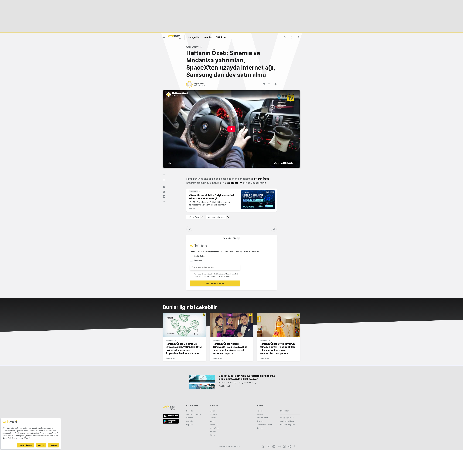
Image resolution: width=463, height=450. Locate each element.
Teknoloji (214, 425)
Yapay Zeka (214, 428)
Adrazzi (192, 209)
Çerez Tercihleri (287, 418)
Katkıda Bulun (262, 418)
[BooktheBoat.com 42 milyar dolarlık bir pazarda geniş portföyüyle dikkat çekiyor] (202, 382)
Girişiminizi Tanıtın (264, 425)
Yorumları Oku (231, 238)
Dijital (212, 411)
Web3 (212, 435)
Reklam (260, 421)
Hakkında (260, 411)
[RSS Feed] (294, 446)
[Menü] (164, 38)
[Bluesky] (284, 446)
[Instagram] (278, 446)
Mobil (212, 421)
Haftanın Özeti (193, 217)
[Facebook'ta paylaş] (164, 187)
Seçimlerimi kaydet (215, 283)
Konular (208, 37)
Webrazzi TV (192, 47)
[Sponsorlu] (258, 199)
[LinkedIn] (268, 446)
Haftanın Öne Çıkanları (216, 217)
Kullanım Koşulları (287, 425)
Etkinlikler (221, 37)
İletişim (260, 428)
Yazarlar (260, 414)
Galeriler (189, 421)
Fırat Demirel (224, 386)
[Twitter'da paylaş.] (164, 192)
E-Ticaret (214, 414)
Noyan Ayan (170, 358)
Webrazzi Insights (193, 414)
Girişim (213, 418)
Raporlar (189, 425)
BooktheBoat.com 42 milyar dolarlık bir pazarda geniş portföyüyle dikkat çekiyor (247, 377)
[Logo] (174, 37)
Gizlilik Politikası (287, 421)
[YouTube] (273, 446)
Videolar (189, 418)
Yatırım (213, 432)
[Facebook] (289, 446)
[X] (263, 446)
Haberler (189, 411)
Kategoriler (194, 37)
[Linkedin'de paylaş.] (164, 196)
